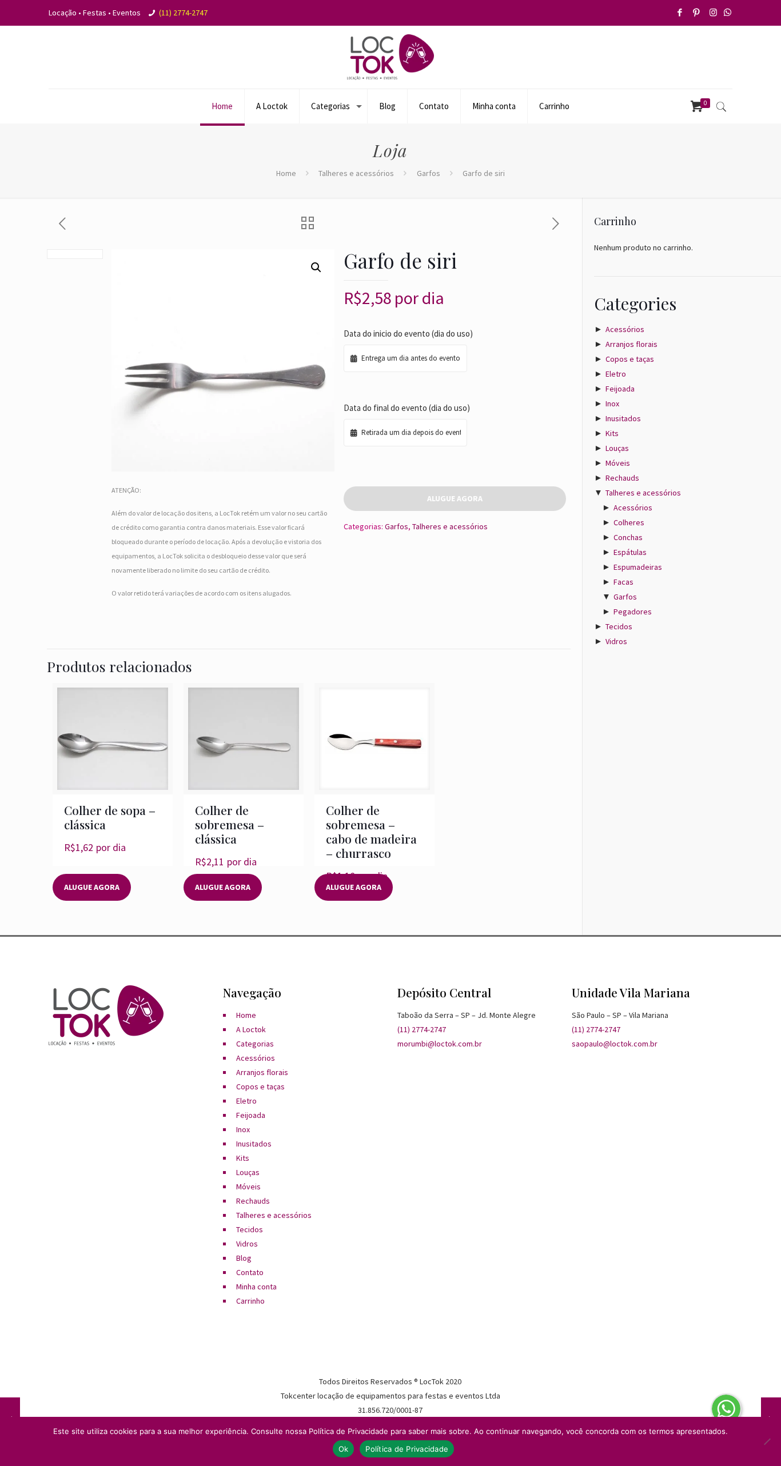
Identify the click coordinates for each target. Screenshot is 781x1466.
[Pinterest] (697, 12)
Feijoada (620, 389)
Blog (244, 1258)
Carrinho (250, 1301)
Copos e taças (629, 359)
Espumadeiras (637, 567)
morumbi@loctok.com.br (439, 1043)
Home (286, 173)
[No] (766, 1441)
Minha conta (256, 1286)
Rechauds (622, 478)
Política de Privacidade (406, 1448)
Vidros (616, 641)
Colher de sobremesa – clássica (229, 824)
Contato (250, 1272)
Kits (612, 433)
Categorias (255, 1043)
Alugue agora (455, 498)
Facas (623, 582)
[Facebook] (680, 12)
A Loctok (251, 1029)
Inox (612, 403)
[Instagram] (713, 12)
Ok (343, 1448)
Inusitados (623, 418)
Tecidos (618, 626)
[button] (316, 267)
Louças (617, 448)
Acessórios (624, 329)
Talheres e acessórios (356, 173)
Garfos (428, 173)
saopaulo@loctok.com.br (615, 1043)
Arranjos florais (631, 344)
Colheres (628, 522)
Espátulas (630, 552)
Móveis (617, 463)
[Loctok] (390, 57)
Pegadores (632, 611)
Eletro (615, 374)
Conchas (628, 537)
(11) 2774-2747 (183, 12)
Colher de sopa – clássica (110, 817)
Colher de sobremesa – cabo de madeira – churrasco (371, 831)
